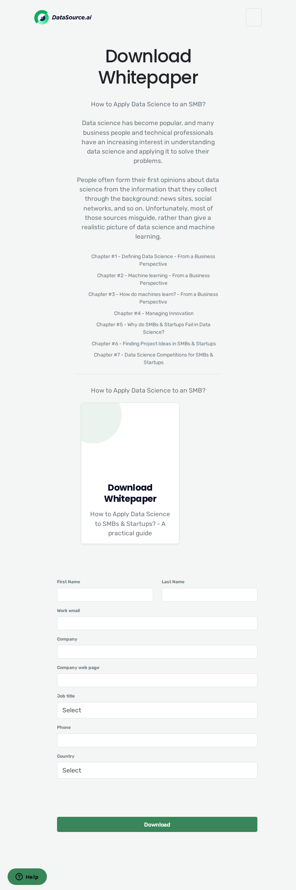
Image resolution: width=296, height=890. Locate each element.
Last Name (173, 581)
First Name (68, 581)
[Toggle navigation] (254, 17)
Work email (68, 610)
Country (65, 756)
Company (67, 639)
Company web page (78, 667)
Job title (66, 696)
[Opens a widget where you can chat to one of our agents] (27, 877)
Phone (64, 727)
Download (157, 824)
